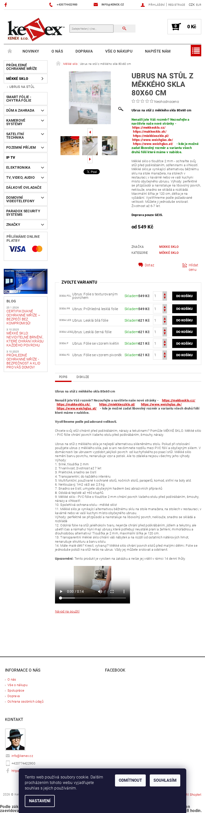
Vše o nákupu (118, 51)
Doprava (84, 51)
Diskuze (82, 377)
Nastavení (39, 800)
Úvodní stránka (10, 51)
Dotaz (149, 265)
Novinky (30, 51)
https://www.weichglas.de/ (152, 140)
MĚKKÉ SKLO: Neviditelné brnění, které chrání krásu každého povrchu (25, 339)
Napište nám (158, 51)
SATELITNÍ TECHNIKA (15, 135)
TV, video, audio (20, 177)
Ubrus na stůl (21, 87)
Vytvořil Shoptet (189, 794)
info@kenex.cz (22, 756)
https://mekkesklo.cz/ (149, 127)
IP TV (10, 157)
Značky (13, 225)
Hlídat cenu (193, 267)
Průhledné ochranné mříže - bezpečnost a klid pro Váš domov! (23, 361)
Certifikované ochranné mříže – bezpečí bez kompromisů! (23, 317)
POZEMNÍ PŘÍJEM (21, 147)
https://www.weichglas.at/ (153, 144)
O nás (57, 51)
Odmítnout (130, 780)
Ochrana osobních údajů (26, 701)
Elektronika (18, 167)
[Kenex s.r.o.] (36, 29)
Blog (11, 301)
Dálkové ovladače (24, 187)
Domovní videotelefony (20, 199)
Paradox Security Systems (23, 213)
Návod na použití (67, 611)
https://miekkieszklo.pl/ (151, 136)
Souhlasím (165, 780)
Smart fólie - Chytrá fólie (18, 98)
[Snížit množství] (164, 298)
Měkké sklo (17, 79)
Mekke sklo (168, 247)
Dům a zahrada (20, 110)
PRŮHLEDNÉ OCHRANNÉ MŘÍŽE (21, 67)
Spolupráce (16, 690)
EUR (198, 5)
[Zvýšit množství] (164, 293)
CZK (192, 5)
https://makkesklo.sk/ (150, 131)
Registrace (176, 5)
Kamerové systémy (16, 122)
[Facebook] (6, 5)
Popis (63, 377)
